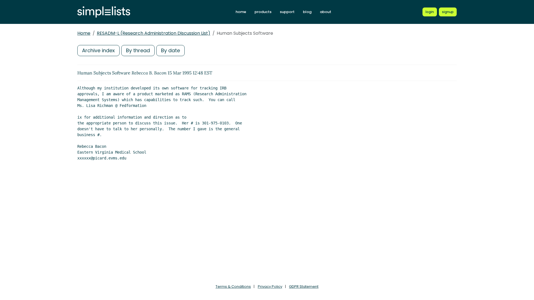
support (287, 11)
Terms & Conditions (233, 286)
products (262, 11)
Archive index (98, 50)
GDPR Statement (303, 286)
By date (170, 50)
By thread (138, 50)
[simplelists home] (103, 12)
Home (83, 33)
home (241, 11)
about (325, 11)
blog (307, 11)
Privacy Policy (270, 286)
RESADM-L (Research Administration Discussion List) (153, 33)
